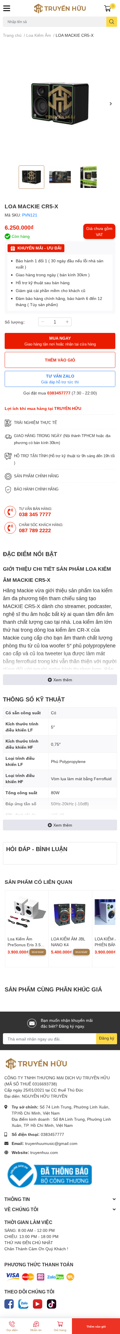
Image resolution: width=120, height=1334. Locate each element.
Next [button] (110, 103)
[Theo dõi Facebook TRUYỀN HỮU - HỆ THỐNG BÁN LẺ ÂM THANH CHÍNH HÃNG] (9, 1302)
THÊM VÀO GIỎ (60, 359)
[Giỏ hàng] (107, 8)
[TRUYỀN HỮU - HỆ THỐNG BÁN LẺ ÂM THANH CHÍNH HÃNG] (60, 8)
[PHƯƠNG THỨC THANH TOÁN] (40, 1276)
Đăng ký (106, 1038)
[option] (60, 103)
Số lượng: (15, 321)
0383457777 (58, 392)
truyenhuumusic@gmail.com (51, 1143)
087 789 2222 (35, 530)
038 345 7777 (35, 514)
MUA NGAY (60, 341)
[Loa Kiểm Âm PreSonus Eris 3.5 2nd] (27, 912)
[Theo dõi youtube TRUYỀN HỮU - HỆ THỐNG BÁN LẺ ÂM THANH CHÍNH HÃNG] (37, 1302)
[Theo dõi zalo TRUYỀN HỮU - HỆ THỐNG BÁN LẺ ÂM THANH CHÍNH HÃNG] (23, 1302)
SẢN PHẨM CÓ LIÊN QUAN (38, 882)
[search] (111, 22)
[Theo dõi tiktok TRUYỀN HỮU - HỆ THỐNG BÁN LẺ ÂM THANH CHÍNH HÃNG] (51, 1302)
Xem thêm (62, 679)
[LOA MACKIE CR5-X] (60, 103)
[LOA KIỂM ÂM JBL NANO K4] (70, 912)
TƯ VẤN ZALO (60, 378)
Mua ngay (38, 952)
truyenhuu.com (44, 1152)
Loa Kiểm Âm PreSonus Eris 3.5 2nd (24, 944)
